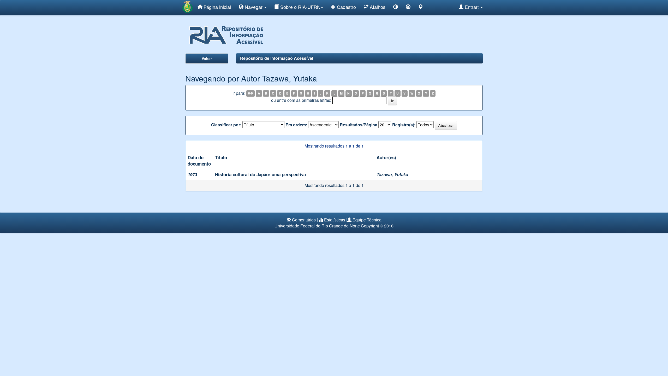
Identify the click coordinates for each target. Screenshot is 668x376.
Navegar (253, 6)
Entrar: (471, 6)
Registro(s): (403, 125)
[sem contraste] (408, 7)
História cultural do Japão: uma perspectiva (260, 174)
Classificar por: (226, 125)
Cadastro (346, 6)
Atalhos (376, 6)
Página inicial (216, 6)
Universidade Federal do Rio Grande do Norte (317, 226)
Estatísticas (334, 220)
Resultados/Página (358, 125)
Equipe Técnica (367, 220)
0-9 (250, 93)
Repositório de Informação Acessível (276, 58)
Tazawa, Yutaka (392, 174)
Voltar (207, 58)
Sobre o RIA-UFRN (299, 6)
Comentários (304, 220)
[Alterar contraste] (395, 7)
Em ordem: (296, 125)
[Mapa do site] (420, 7)
